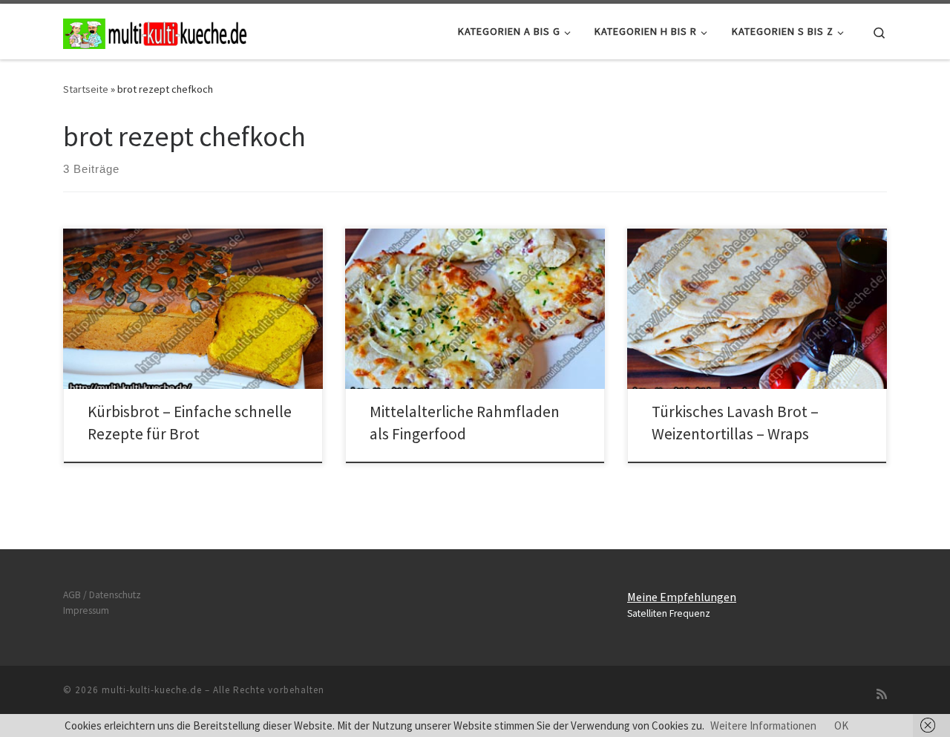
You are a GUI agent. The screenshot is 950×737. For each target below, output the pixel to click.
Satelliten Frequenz (668, 613)
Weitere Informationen (763, 725)
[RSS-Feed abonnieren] (882, 694)
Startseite (85, 89)
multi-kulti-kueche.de (152, 690)
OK (841, 725)
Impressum (86, 610)
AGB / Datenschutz (102, 595)
